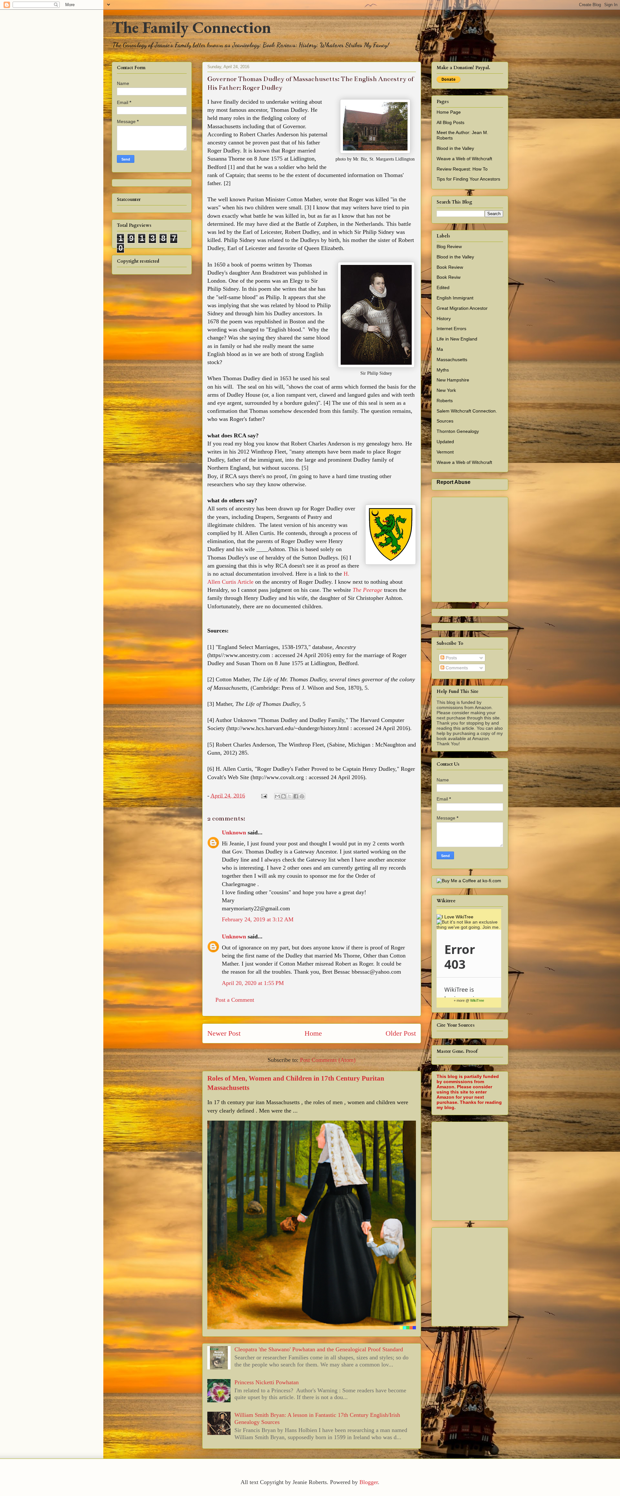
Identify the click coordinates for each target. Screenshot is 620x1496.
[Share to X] (289, 796)
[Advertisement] (528, 1169)
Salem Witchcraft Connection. (467, 410)
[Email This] (277, 796)
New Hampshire (453, 379)
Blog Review (449, 246)
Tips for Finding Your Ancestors (468, 179)
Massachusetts (452, 359)
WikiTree (477, 1000)
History (444, 318)
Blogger (368, 1482)
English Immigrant (455, 297)
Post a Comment (234, 1000)
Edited (443, 287)
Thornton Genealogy (458, 431)
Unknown (234, 832)
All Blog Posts (450, 122)
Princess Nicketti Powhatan (266, 1382)
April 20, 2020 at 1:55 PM (253, 983)
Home (313, 1033)
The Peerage (367, 590)
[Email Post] (263, 795)
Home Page (449, 112)
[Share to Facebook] (296, 796)
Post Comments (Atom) (328, 1060)
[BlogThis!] (283, 796)
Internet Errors (451, 328)
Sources (445, 421)
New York (446, 390)
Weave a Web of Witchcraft (464, 158)
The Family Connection (191, 27)
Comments (456, 667)
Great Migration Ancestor (462, 308)
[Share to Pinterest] (302, 796)
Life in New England (457, 338)
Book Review (450, 267)
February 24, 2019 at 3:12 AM (258, 919)
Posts (450, 657)
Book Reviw (448, 277)
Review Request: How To (462, 169)
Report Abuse (453, 482)
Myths (443, 369)
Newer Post (224, 1033)
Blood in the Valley (455, 148)
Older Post (401, 1033)
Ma (440, 349)
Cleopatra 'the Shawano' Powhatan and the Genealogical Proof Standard (318, 1349)
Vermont (445, 452)
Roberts (445, 400)
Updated (445, 441)
